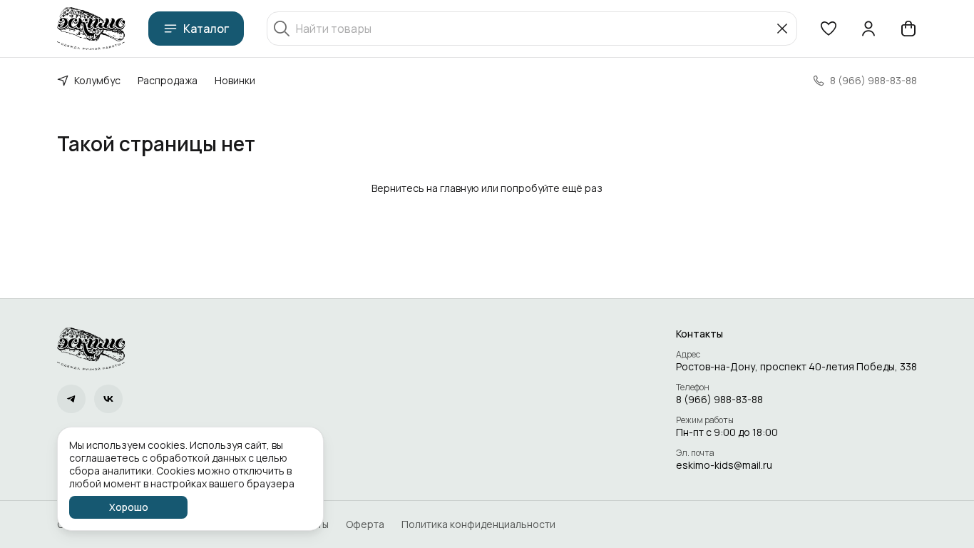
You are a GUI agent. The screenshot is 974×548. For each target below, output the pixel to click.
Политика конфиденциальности (478, 524)
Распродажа (168, 80)
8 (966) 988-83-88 (719, 399)
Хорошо (128, 507)
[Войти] (868, 28)
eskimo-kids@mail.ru (724, 465)
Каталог (206, 28)
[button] (828, 28)
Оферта (365, 524)
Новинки (235, 80)
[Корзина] (908, 28)
